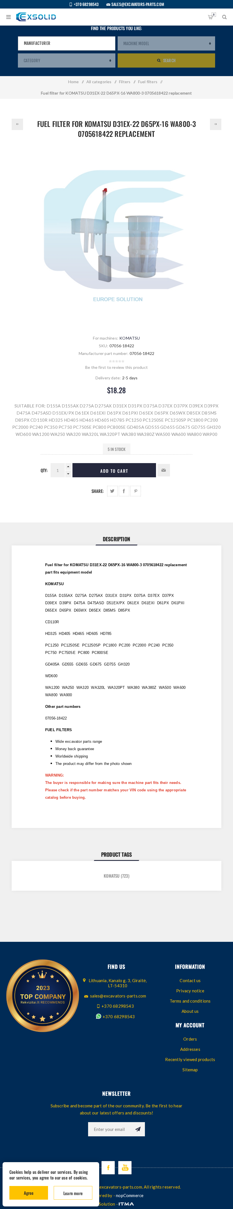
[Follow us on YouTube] (125, 1167)
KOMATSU (129, 338)
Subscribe (138, 1129)
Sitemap (190, 1069)
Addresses (190, 1049)
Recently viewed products (190, 1059)
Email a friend (163, 470)
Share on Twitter (112, 491)
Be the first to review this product (116, 367)
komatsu (111, 876)
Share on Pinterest (135, 491)
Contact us (190, 980)
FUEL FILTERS (58, 730)
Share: (97, 491)
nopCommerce (129, 1195)
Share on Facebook (124, 491)
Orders (190, 1038)
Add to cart (114, 471)
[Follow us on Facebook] (108, 1167)
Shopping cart (214, 14)
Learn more (73, 1193)
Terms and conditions (190, 1000)
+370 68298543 (118, 1016)
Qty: (44, 470)
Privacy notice (190, 990)
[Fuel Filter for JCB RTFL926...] (17, 124)
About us (190, 1011)
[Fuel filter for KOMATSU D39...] (215, 124)
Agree (29, 1193)
